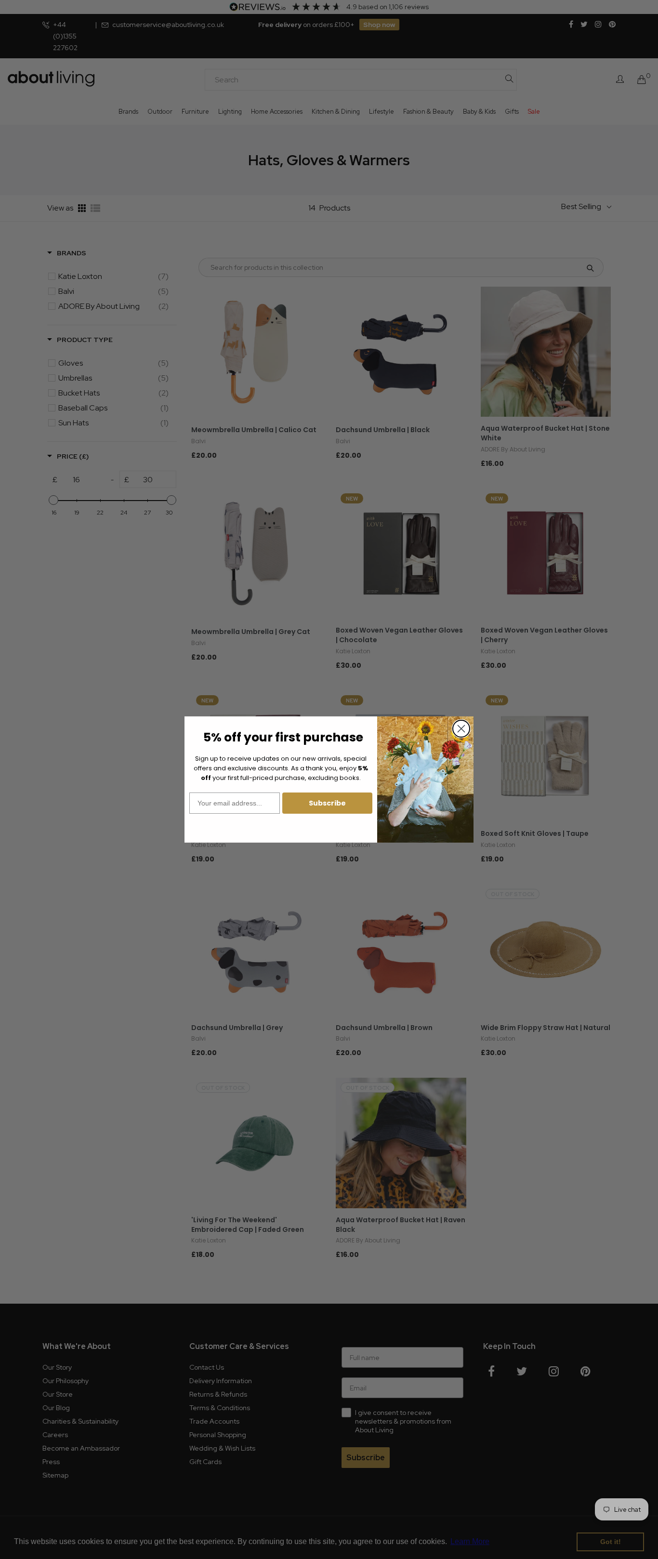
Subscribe (327, 803)
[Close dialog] (461, 728)
